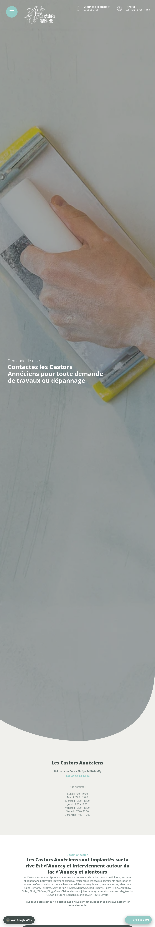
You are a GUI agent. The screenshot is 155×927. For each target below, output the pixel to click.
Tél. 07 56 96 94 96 (77, 776)
